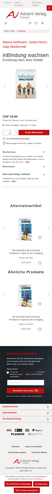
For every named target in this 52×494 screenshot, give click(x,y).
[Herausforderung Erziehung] (26, 229)
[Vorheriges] (5, 86)
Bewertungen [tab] (9, 166)
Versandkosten (31, 120)
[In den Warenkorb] (39, 263)
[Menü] (6, 23)
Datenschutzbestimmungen (27, 372)
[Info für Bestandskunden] (49, 8)
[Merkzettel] (36, 23)
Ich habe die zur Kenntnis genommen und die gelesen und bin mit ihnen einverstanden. (27, 374)
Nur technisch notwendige (18, 484)
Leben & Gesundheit (33, 447)
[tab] (24, 157)
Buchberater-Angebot (17, 452)
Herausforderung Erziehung (26, 252)
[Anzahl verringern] (4, 132)
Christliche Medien (39, 452)
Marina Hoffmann (15, 42)
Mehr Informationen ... (36, 479)
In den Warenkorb (34, 132)
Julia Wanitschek (14, 46)
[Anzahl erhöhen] (15, 132)
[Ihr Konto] (42, 23)
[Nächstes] (47, 86)
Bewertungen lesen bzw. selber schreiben (23, 143)
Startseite (7, 3)
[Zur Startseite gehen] (26, 14)
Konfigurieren (41, 484)
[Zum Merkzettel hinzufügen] (39, 237)
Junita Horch (38, 42)
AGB (23, 374)
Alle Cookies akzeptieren (27, 490)
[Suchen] (30, 23)
